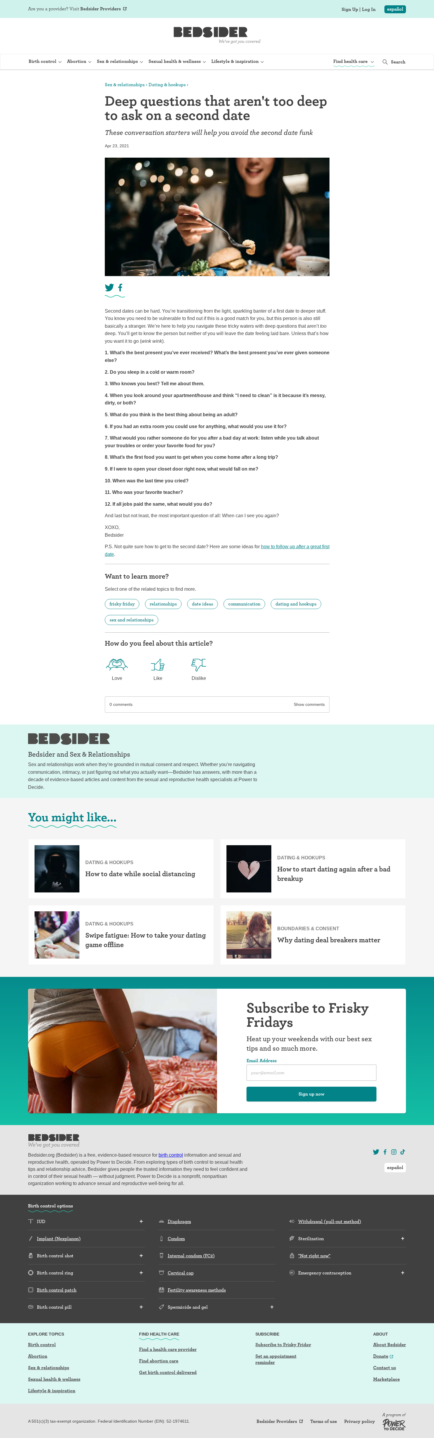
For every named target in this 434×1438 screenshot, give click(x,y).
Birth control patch (56, 1290)
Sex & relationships (125, 84)
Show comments (309, 704)
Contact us (384, 1367)
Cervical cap (181, 1273)
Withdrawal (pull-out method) (329, 1221)
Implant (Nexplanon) (59, 1238)
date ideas (202, 604)
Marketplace (386, 1379)
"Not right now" (314, 1256)
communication (244, 604)
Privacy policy (359, 1421)
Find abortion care (158, 1361)
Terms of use (323, 1421)
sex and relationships (132, 620)
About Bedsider (389, 1344)
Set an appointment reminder (275, 1359)
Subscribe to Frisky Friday (283, 1344)
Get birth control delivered (168, 1372)
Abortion (37, 1356)
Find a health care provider (168, 1349)
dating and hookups (295, 604)
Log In (369, 9)
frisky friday (122, 604)
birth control (171, 1155)
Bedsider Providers (100, 9)
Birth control (42, 1344)
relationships (163, 604)
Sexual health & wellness (54, 1379)
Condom (176, 1238)
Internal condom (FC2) (191, 1256)
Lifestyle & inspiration (51, 1390)
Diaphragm (179, 1221)
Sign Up (350, 9)
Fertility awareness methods (197, 1290)
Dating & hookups (167, 84)
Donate (380, 1356)
